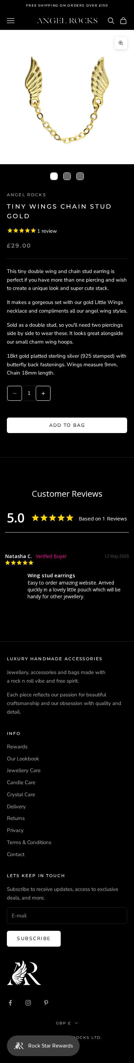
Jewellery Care (24, 770)
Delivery (16, 806)
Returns (16, 818)
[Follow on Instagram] (28, 1002)
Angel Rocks (26, 194)
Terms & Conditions (29, 842)
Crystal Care (21, 794)
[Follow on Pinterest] (46, 1002)
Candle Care (21, 782)
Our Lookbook (23, 758)
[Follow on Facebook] (10, 1002)
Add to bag (67, 425)
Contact (15, 854)
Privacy (15, 830)
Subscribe (34, 938)
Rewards (17, 746)
